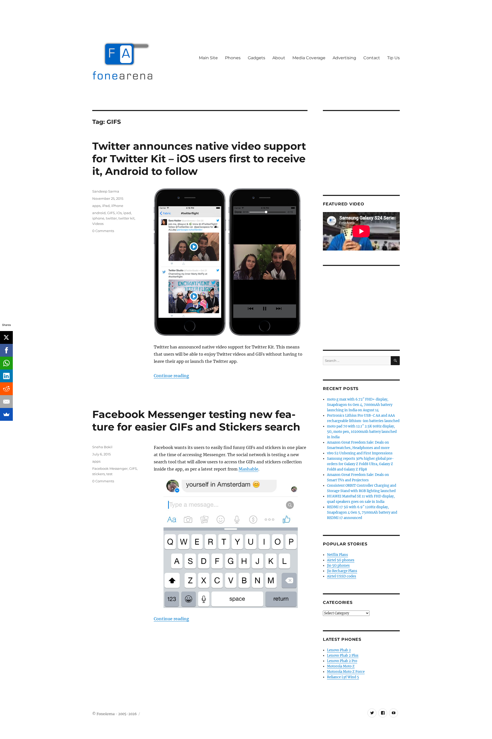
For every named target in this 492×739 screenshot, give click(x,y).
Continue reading (171, 375)
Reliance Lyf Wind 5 (343, 677)
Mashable (248, 469)
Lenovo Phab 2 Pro (342, 661)
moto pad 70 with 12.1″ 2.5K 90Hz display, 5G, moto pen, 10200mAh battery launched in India (362, 431)
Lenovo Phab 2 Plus (342, 655)
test (109, 474)
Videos (98, 224)
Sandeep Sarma (105, 191)
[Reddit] (6, 388)
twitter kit (126, 218)
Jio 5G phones (338, 565)
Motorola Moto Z (341, 666)
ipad (127, 213)
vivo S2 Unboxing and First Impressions (360, 453)
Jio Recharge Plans (342, 571)
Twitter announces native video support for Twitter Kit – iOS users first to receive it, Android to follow (199, 158)
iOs (119, 213)
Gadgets (256, 57)
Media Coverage (308, 57)
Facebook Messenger (110, 468)
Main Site (208, 57)
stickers (98, 474)
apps (96, 206)
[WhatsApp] (6, 363)
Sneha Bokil (102, 447)
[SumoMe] (6, 414)
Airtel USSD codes (341, 576)
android (99, 213)
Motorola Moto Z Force (346, 672)
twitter (111, 218)
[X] (6, 337)
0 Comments (103, 231)
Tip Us (393, 57)
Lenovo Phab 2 (339, 650)
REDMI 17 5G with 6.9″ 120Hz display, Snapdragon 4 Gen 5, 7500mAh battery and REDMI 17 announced (362, 512)
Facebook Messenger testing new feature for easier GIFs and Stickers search (196, 420)
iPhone (117, 206)
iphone (98, 218)
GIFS (111, 213)
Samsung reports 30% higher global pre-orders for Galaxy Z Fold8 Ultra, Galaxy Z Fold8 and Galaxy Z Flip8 (360, 464)
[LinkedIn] (6, 376)
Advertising (344, 57)
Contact (371, 57)
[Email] (6, 401)
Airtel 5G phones (340, 560)
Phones (233, 57)
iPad (106, 206)
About (278, 57)
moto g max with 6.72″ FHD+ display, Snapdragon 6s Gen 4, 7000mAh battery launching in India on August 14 (359, 404)
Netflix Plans (337, 555)
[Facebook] (6, 350)
